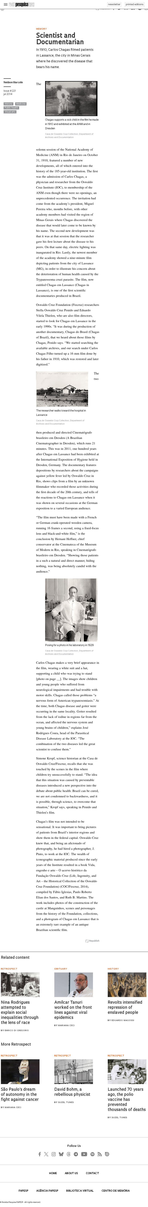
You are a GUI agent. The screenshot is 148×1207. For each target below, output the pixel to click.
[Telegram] (75, 1154)
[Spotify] (92, 1154)
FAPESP (24, 1191)
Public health (11, 108)
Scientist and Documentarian (60, 39)
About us (72, 1173)
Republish (94, 941)
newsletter (114, 4)
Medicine (20, 104)
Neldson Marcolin (13, 82)
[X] (46, 1154)
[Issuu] (106, 1154)
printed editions (134, 4)
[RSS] (98, 1154)
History (8, 104)
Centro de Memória (116, 1191)
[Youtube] (84, 1154)
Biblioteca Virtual (80, 1191)
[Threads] (68, 1154)
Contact (92, 1173)
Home (53, 1173)
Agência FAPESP (47, 1191)
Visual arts (10, 112)
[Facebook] (40, 1154)
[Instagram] (53, 1154)
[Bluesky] (61, 1154)
